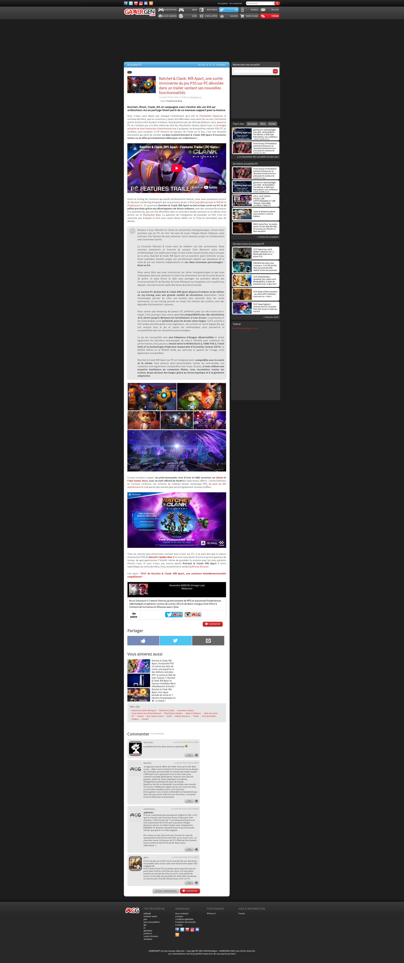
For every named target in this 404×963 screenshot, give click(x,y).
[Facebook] (126, 3)
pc (145, 927)
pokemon (148, 933)
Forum (275, 16)
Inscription (223, 3)
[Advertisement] (201, 679)
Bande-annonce (182, 716)
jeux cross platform (152, 922)
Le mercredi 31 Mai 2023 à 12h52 (185, 857)
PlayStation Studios (173, 713)
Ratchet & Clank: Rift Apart (144, 710)
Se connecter (235, 3)
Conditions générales (184, 919)
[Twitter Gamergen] (173, 616)
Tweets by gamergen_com (244, 328)
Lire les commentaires (166, 890)
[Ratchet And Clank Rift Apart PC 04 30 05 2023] (209, 428)
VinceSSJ (148, 742)
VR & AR (275, 9)
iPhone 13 (211, 913)
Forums (241, 913)
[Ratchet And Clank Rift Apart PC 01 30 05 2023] (176, 470)
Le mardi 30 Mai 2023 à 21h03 (186, 742)
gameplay (148, 930)
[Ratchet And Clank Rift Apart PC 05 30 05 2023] (144, 428)
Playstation (170, 9)
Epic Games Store (138, 480)
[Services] (151, 3)
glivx (146, 857)
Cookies (178, 925)
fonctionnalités (209, 716)
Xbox (194, 9)
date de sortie (211, 713)
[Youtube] (136, 3)
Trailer (196, 716)
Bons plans (252, 16)
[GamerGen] (139, 12)
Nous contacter (181, 913)
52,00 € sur (198, 566)
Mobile (254, 9)
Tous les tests (272, 317)
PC (236, 9)
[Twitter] (131, 3)
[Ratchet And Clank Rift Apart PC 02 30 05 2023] (152, 409)
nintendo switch (150, 916)
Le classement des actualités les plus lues (259, 156)
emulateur (148, 939)
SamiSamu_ (149, 808)
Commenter (214, 623)
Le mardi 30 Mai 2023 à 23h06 (186, 763)
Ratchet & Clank (166, 710)
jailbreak (147, 913)
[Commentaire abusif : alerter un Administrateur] (196, 755)
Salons (234, 16)
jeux (145, 919)
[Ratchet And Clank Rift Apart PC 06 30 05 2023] (201, 409)
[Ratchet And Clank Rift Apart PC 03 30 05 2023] (176, 428)
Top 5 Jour (238, 123)
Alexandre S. (196, 97)
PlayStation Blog (152, 214)
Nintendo (212, 9)
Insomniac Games (185, 710)
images (135, 718)
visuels (145, 718)
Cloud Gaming (169, 16)
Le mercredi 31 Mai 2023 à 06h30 (185, 808)
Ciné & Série (211, 16)
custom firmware (151, 936)
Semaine (252, 123)
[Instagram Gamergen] (192, 616)
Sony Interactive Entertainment (146, 713)
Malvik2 (147, 763)
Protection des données (185, 922)
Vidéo (169, 716)
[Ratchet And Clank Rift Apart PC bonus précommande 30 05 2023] (176, 546)
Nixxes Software (193, 713)
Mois (262, 123)
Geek (194, 16)
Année (272, 123)
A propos (179, 916)
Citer (189, 755)
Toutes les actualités (269, 236)
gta (145, 925)
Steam (219, 477)
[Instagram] (141, 3)
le (209, 115)
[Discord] (146, 3)
